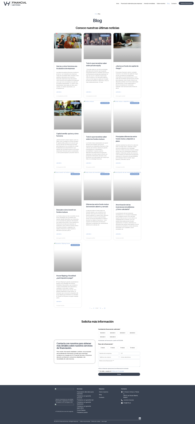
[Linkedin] (140, 418)
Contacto (174, 3)
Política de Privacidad (118, 371)
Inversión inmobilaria (149, 3)
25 (104, 308)
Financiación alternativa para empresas (131, 3)
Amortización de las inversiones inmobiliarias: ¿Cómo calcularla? (125, 207)
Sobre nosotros (161, 3)
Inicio (117, 3)
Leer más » (59, 92)
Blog (168, 3)
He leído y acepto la (112, 371)
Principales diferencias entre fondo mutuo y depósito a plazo (126, 139)
